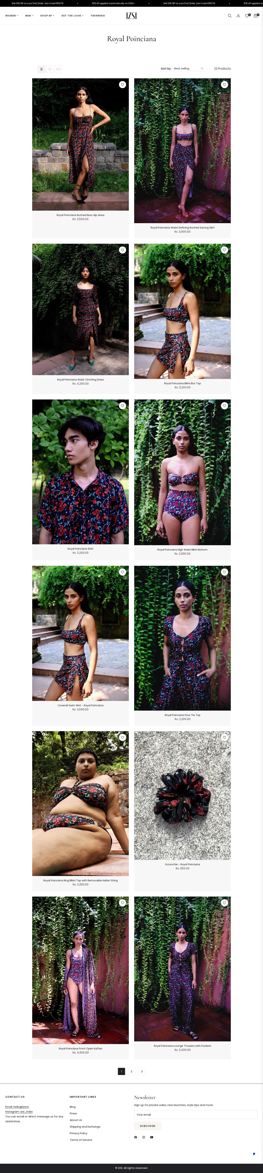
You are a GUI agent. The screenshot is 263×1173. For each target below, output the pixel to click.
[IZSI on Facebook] (136, 1137)
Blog (73, 1107)
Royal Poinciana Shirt (80, 548)
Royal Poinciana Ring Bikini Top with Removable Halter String (80, 880)
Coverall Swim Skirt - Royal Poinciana (80, 705)
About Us (76, 1120)
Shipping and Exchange (85, 1126)
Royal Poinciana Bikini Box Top (182, 383)
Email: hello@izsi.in (17, 1107)
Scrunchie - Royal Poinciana (182, 864)
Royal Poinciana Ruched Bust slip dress (80, 215)
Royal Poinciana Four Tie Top (182, 715)
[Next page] (141, 1071)
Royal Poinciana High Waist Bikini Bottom (182, 549)
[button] (229, 16)
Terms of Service (81, 1140)
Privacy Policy (78, 1133)
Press (73, 1113)
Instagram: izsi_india (19, 1111)
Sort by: (166, 68)
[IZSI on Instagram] (144, 1137)
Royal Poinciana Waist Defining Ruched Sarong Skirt (183, 227)
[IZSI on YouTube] (152, 1137)
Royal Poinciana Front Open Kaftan (80, 1048)
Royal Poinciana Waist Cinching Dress (80, 379)
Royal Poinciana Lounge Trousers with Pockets (182, 1045)
